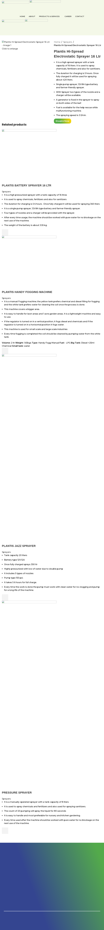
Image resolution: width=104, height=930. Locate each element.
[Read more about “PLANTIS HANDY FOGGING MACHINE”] (5, 351)
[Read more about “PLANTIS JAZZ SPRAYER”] (5, 597)
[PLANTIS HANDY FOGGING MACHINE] (29, 263)
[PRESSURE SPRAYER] (29, 695)
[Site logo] (16, 6)
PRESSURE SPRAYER (17, 792)
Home (57, 42)
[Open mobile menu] (52, 32)
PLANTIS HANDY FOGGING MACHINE (27, 292)
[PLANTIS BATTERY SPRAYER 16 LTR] (29, 156)
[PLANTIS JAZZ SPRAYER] (29, 449)
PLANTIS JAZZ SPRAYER (19, 545)
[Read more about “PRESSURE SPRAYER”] (5, 830)
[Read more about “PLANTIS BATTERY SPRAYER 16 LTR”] (5, 232)
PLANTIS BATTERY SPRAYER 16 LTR (26, 185)
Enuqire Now (62, 121)
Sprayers (67, 42)
